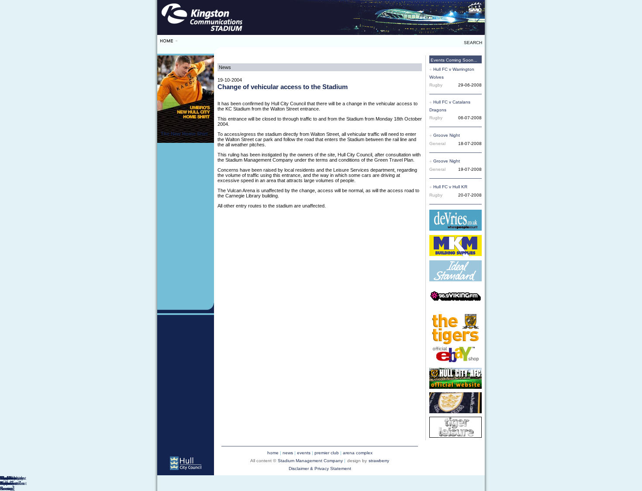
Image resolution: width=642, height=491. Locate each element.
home (273, 452)
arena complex (358, 452)
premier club (326, 452)
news (288, 452)
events (304, 452)
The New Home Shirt (184, 133)
